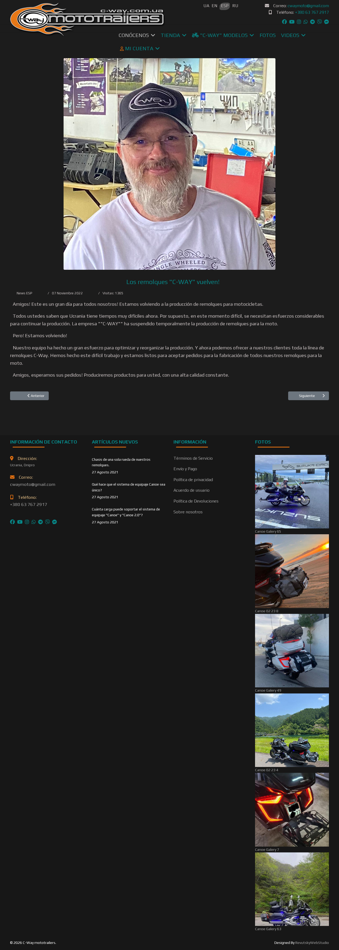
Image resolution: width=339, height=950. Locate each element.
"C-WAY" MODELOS (223, 35)
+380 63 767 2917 (312, 12)
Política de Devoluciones (195, 501)
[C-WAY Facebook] (284, 22)
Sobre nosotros (188, 511)
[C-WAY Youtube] (292, 22)
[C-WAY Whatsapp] (306, 22)
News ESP (24, 293)
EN (214, 5)
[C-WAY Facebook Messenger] (326, 22)
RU (235, 5)
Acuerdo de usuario (191, 490)
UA (206, 5)
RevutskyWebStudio (312, 942)
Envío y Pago (185, 468)
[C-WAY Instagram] (299, 22)
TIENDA (170, 35)
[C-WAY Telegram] (312, 22)
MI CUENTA (138, 48)
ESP (225, 5)
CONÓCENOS (134, 35)
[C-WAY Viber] (319, 22)
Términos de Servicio (193, 458)
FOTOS (268, 35)
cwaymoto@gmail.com (308, 5)
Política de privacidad (193, 479)
